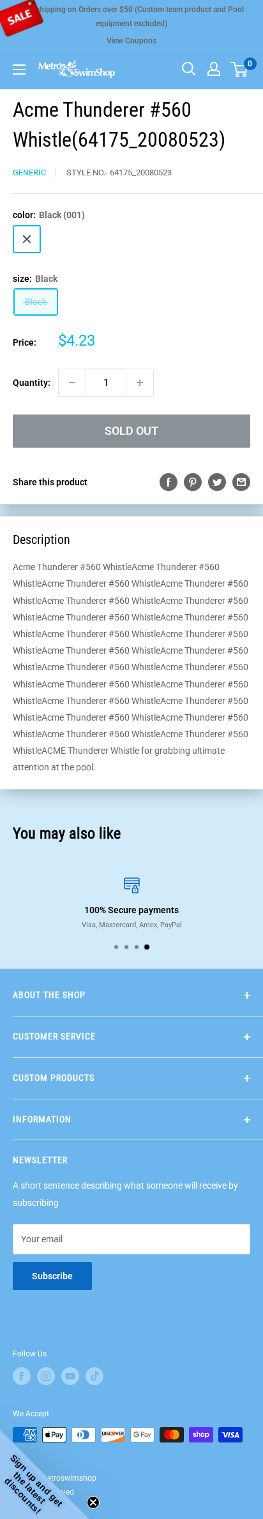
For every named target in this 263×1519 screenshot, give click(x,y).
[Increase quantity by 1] (139, 382)
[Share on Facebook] (168, 482)
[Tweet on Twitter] (217, 482)
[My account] (213, 69)
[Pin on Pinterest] (193, 482)
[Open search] (189, 69)
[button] (44, 1474)
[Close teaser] (93, 1502)
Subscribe (52, 1276)
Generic (29, 172)
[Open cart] (239, 69)
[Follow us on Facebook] (22, 1376)
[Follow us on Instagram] (46, 1376)
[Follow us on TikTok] (94, 1376)
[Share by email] (241, 482)
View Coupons (131, 40)
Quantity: (31, 383)
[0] (240, 68)
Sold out (131, 430)
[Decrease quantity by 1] (72, 382)
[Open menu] (19, 69)
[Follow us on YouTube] (70, 1376)
